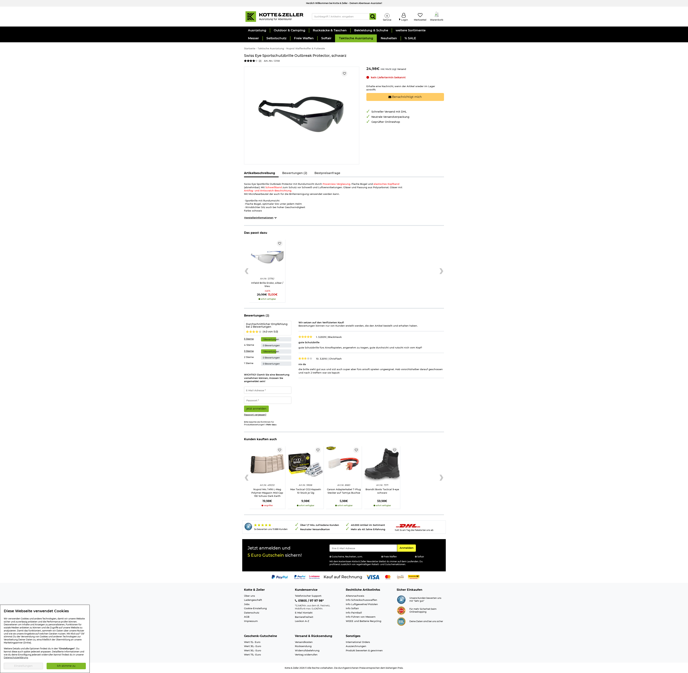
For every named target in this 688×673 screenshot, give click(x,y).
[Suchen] (372, 16)
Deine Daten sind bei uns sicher (426, 621)
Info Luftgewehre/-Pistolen (362, 604)
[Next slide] (441, 271)
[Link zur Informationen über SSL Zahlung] (401, 621)
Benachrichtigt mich (406, 97)
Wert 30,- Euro (252, 646)
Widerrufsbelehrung (307, 650)
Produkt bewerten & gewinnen (364, 650)
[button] (257, 30)
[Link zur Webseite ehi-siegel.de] (401, 610)
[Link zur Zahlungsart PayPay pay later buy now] (299, 577)
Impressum (251, 621)
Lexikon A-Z (302, 621)
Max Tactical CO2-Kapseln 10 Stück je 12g (305, 491)
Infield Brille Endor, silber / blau (267, 284)
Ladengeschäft (253, 599)
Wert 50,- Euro (252, 650)
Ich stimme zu (66, 665)
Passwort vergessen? (255, 414)
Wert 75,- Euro (252, 654)
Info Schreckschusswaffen (361, 599)
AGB (246, 616)
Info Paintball (354, 612)
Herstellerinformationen (258, 217)
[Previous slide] (247, 271)
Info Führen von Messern (361, 616)
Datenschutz (251, 612)
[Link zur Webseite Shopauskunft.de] (401, 599)
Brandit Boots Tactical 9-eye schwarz (382, 491)
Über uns (249, 595)
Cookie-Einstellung (255, 608)
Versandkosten (304, 642)
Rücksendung (303, 646)
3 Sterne (249, 350)
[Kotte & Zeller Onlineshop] (274, 16)
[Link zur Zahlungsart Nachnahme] (413, 577)
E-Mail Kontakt (303, 612)
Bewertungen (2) (294, 173)
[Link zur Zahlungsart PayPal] (280, 577)
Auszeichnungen (356, 646)
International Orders (358, 642)
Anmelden (407, 548)
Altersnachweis (355, 595)
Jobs (247, 604)
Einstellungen (23, 665)
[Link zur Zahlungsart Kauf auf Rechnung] (342, 577)
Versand (401, 69)
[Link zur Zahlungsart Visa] (372, 577)
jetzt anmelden (256, 408)
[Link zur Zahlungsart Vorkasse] (400, 577)
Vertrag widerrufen (306, 654)
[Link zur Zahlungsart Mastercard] (388, 577)
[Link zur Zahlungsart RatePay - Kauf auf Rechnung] (314, 577)
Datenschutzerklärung (16, 657)
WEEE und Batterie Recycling (363, 621)
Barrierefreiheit (304, 616)
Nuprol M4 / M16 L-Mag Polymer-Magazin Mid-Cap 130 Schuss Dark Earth (267, 492)
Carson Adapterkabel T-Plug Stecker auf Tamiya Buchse (344, 491)
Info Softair (352, 608)
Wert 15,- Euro (252, 642)
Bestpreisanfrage (327, 173)
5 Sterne (249, 338)
